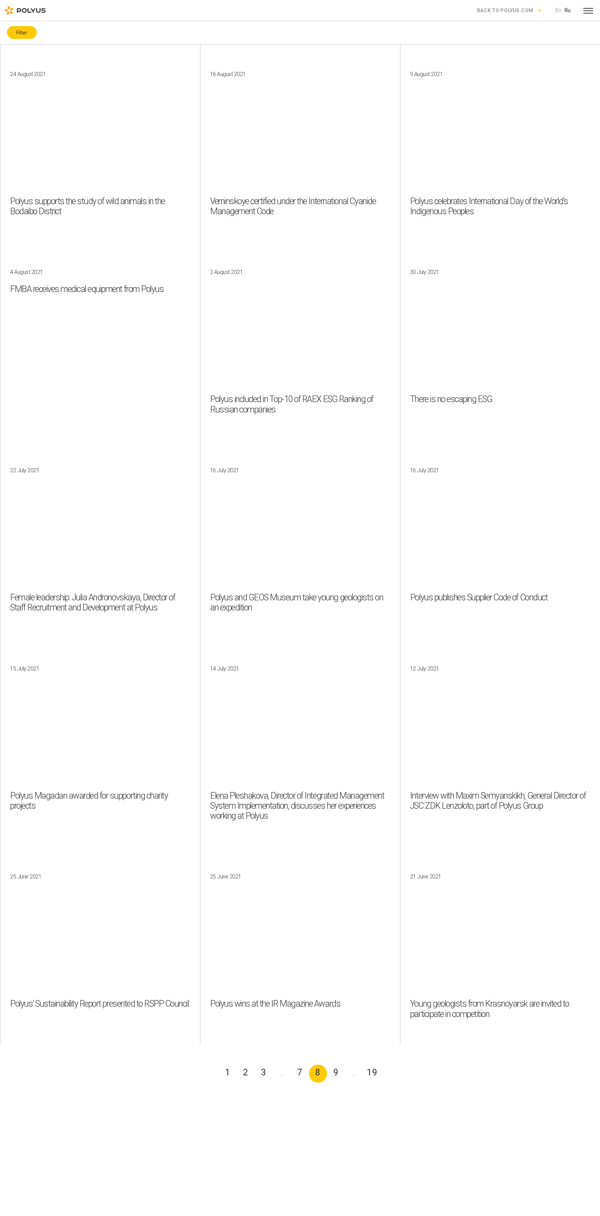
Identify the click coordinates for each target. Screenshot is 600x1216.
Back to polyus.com (505, 10)
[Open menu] (588, 10)
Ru (567, 10)
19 (372, 1072)
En (558, 10)
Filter (21, 32)
